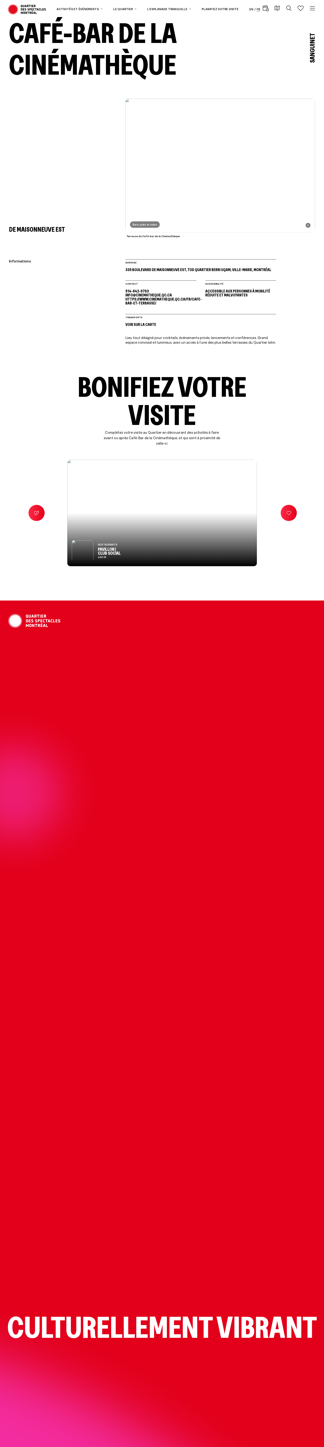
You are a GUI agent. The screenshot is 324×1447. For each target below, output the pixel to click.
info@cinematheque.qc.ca (148, 295)
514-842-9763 (137, 291)
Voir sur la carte (140, 324)
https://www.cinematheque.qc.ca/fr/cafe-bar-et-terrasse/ (160, 301)
